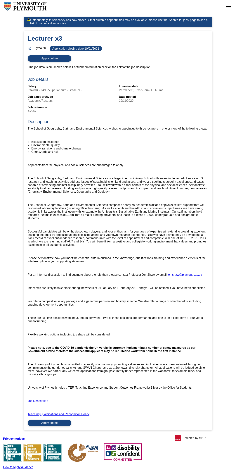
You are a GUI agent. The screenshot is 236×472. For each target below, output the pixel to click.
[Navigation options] (228, 6)
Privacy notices (14, 438)
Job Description (38, 400)
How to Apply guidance (18, 467)
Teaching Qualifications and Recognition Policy (58, 414)
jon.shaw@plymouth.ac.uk (184, 274)
